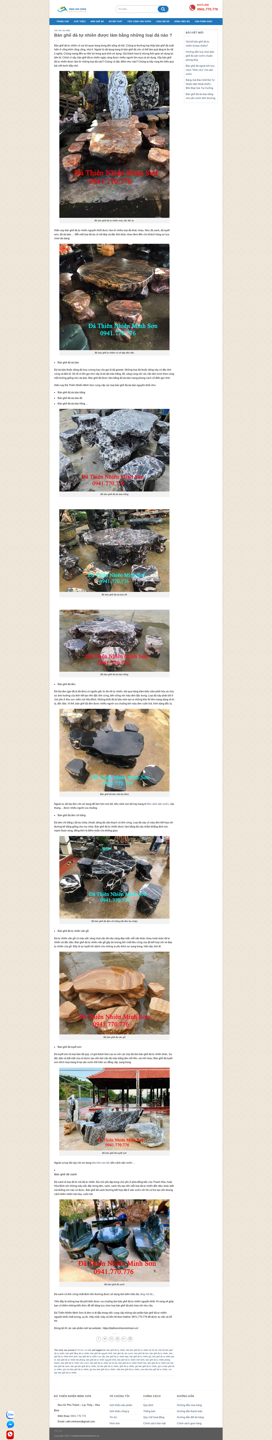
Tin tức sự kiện (62, 30)
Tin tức (113, 1417)
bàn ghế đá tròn (141, 1353)
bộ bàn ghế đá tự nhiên (107, 1366)
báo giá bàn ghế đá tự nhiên (83, 1366)
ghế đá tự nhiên (127, 1366)
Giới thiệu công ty (119, 1411)
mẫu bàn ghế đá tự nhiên (127, 1369)
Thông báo (149, 1411)
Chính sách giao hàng (189, 1423)
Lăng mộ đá (163, 21)
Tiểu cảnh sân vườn (139, 21)
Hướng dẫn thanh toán (189, 1411)
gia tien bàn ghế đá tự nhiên (102, 1369)
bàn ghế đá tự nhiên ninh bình (130, 1360)
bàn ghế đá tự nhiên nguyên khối (101, 1360)
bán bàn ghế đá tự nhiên (114, 1350)
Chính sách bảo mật (154, 1423)
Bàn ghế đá (97, 21)
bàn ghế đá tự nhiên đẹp (117, 1356)
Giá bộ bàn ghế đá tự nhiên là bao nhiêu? (197, 43)
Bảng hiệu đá (182, 21)
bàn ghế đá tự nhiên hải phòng (71, 1360)
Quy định (148, 1405)
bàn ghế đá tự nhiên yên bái (160, 1363)
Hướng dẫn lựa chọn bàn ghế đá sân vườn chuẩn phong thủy (200, 56)
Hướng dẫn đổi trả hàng (190, 1417)
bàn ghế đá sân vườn (123, 1353)
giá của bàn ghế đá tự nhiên (75, 1369)
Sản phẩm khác (203, 21)
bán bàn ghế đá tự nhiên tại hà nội (141, 1350)
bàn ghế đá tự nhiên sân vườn (75, 1363)
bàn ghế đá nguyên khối (101, 1353)
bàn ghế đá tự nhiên (159, 1353)
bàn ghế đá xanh (61, 1366)
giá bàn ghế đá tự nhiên (146, 1366)
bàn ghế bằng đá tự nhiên (77, 1353)
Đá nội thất (115, 21)
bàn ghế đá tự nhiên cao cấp (92, 1356)
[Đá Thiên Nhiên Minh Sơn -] (73, 9)
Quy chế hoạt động (153, 1417)
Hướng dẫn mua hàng (189, 1405)
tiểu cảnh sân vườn (158, 804)
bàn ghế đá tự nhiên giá (140, 1356)
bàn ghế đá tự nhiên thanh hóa (132, 1363)
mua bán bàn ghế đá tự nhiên (154, 1369)
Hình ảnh (115, 1423)
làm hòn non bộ (100, 1162)
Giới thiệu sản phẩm (121, 1405)
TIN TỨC (58, 1431)
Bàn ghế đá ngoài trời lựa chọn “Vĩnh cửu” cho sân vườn (200, 70)
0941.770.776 (78, 1416)
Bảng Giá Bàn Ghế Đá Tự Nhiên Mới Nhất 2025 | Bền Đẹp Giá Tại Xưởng (200, 84)
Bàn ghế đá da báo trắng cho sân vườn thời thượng (200, 96)
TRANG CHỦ (63, 21)
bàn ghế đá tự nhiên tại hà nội (103, 1363)
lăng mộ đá (146, 1294)
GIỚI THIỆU (80, 21)
